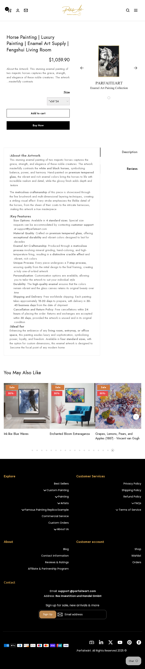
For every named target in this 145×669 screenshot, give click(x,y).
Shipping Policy (131, 490)
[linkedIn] (101, 642)
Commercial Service (55, 516)
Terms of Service (130, 510)
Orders (136, 562)
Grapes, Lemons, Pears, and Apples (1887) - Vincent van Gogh (117, 436)
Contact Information (55, 556)
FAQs (138, 503)
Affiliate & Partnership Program (48, 569)
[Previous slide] (9, 417)
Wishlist (136, 556)
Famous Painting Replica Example (47, 510)
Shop (138, 549)
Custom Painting (58, 490)
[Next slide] (136, 417)
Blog (66, 549)
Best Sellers (61, 483)
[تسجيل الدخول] (17, 10)
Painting (63, 496)
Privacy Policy (132, 483)
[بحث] (128, 10)
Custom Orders (58, 523)
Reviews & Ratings (57, 562)
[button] (113, 98)
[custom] (139, 642)
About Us (63, 529)
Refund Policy (132, 496)
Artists (65, 503)
